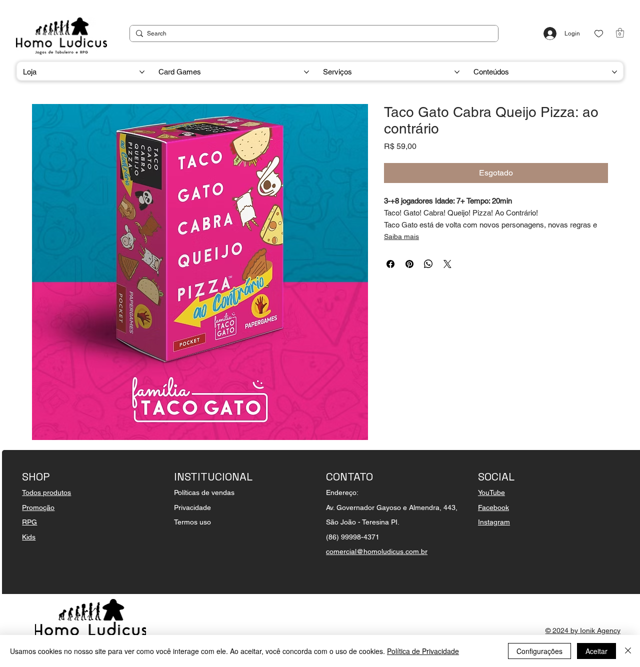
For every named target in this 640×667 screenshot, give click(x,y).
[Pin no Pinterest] (410, 264)
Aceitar (597, 651)
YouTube (491, 492)
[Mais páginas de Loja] (142, 72)
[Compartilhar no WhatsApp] (428, 264)
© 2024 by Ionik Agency (583, 630)
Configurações (539, 651)
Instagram (494, 522)
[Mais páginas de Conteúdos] (614, 72)
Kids (29, 537)
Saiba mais (401, 236)
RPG (29, 522)
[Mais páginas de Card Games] (306, 72)
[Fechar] (628, 651)
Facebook (493, 508)
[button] (620, 33)
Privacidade (192, 508)
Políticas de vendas (204, 492)
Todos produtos (46, 492)
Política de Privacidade (423, 651)
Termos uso (192, 522)
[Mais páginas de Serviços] (457, 72)
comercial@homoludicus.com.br (377, 552)
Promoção (38, 508)
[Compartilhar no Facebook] (390, 264)
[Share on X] (448, 264)
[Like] (598, 34)
